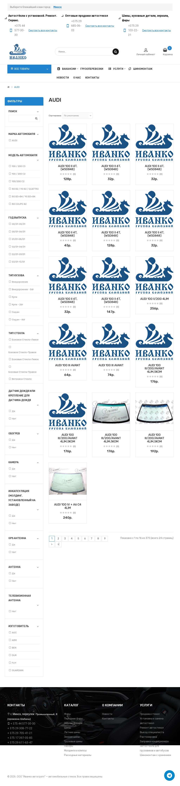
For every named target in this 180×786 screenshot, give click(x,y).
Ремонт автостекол (152, 727)
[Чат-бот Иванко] (169, 775)
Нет (14, 418)
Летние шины (72, 732)
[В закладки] (53, 158)
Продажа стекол (150, 714)
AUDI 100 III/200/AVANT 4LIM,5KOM (154, 368)
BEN (14, 647)
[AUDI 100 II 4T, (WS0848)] (68, 143)
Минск (57, 7)
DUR (14, 655)
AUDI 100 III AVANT (67, 365)
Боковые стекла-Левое (25, 359)
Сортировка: (55, 115)
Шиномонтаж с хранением (155, 755)
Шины (67, 727)
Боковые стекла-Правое (22, 372)
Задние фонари (73, 723)
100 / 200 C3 (18, 166)
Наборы (68, 746)
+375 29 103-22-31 (133, 30)
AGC (14, 632)
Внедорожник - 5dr (23, 289)
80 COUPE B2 (19, 204)
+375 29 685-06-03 (76, 25)
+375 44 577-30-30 (19, 30)
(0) (74, 174)
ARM (14, 640)
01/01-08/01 (18, 239)
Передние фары (73, 718)
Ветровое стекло (22, 379)
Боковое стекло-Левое (25, 339)
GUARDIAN (17, 670)
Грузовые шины (73, 741)
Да (13, 411)
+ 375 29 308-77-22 (19, 728)
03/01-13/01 (18, 261)
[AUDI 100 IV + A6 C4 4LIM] (68, 481)
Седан (15, 312)
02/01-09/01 (18, 254)
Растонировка (148, 736)
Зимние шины (72, 736)
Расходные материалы (77, 755)
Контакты (108, 718)
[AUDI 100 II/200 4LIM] (154, 275)
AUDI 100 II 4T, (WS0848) (67, 167)
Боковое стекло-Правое (22, 352)
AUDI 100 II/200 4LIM (154, 299)
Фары (67, 714)
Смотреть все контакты (42, 30)
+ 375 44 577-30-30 (22, 723)
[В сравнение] (83, 158)
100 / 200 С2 (18, 173)
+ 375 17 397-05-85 (19, 737)
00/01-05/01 (18, 224)
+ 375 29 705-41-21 (19, 733)
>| (58, 544)
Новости (107, 714)
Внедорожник (20, 282)
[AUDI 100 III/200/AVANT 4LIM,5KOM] (154, 342)
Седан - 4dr (18, 319)
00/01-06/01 (18, 231)
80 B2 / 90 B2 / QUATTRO (25, 189)
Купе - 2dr (17, 304)
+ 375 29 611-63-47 (19, 742)
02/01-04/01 (18, 246)
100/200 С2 (18, 181)
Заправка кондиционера (154, 741)
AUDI (17, 87)
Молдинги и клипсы (75, 750)
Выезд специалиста (152, 732)
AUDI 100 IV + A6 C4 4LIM (67, 506)
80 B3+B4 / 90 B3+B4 (23, 196)
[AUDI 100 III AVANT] (68, 342)
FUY (14, 662)
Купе (14, 297)
